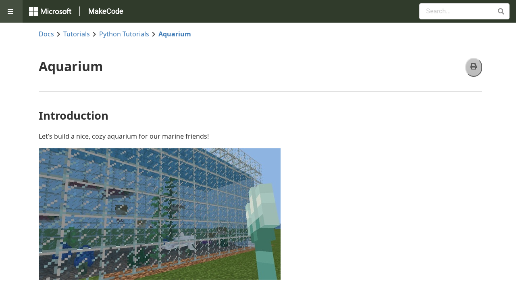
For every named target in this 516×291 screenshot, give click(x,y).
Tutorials (76, 34)
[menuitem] (11, 11)
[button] (501, 11)
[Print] (473, 67)
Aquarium (174, 34)
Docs (46, 34)
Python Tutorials (124, 34)
